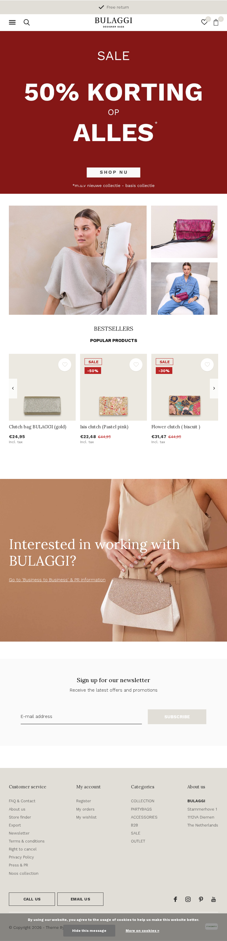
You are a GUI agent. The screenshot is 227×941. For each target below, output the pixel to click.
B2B (134, 825)
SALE (135, 833)
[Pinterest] (201, 899)
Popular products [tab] (113, 340)
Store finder (20, 817)
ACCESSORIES (144, 817)
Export (15, 825)
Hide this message (89, 931)
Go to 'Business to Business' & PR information (57, 579)
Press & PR (18, 865)
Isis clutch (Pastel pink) (104, 427)
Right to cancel (23, 849)
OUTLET (138, 841)
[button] (13, 22)
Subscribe (177, 716)
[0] (216, 22)
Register (83, 801)
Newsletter (19, 833)
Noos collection (23, 873)
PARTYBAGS (141, 809)
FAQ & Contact (22, 801)
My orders (85, 809)
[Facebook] (175, 899)
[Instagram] (188, 899)
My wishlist (86, 817)
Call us (31, 899)
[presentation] (13, 388)
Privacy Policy (21, 857)
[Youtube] (213, 899)
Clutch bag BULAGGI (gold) (37, 427)
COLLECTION (142, 801)
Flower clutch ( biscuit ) (175, 427)
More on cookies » (142, 931)
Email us (80, 899)
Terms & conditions (27, 841)
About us (17, 809)
